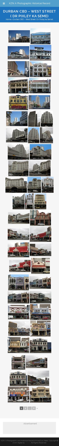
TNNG (27, 443)
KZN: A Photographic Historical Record (29, 3)
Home (8, 19)
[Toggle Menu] (4, 3)
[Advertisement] (27, 428)
